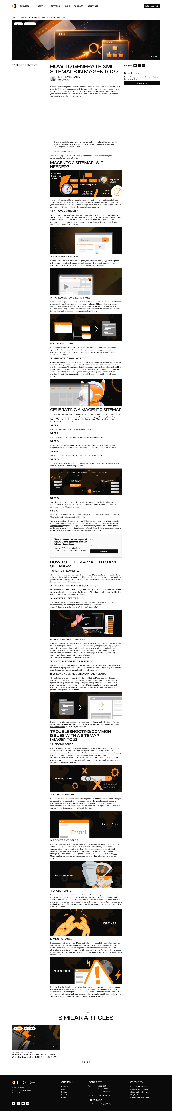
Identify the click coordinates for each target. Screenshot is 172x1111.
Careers (64, 1098)
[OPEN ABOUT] (44, 6)
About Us (64, 1086)
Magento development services (65, 996)
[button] (135, 65)
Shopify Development (138, 1095)
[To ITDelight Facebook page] (18, 1103)
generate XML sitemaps (60, 579)
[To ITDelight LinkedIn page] (13, 1103)
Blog (63, 1089)
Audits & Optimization (139, 1086)
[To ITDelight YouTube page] (23, 1103)
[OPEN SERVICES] (31, 6)
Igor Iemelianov (69, 77)
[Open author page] (53, 78)
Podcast (64, 1092)
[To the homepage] (14, 6)
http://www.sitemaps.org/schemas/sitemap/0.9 (77, 607)
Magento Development (139, 1089)
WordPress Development (140, 1098)
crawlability (55, 374)
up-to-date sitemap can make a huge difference (86, 155)
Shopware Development (139, 1092)
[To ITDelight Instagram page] (27, 1103)
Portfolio (64, 1095)
